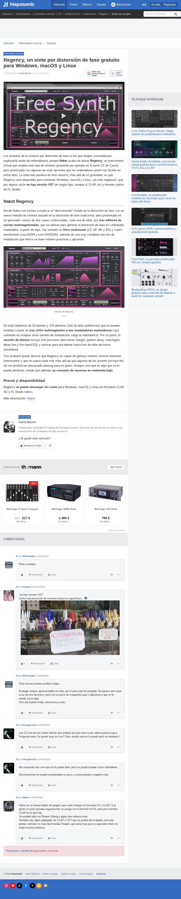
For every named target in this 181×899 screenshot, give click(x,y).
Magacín (103, 14)
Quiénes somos (68, 874)
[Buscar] (175, 14)
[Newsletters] (45, 885)
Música (87, 4)
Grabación (7, 14)
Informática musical (44, 14)
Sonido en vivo (72, 14)
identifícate (27, 850)
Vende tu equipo (50, 874)
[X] (32, 885)
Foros (73, 4)
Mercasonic (123, 4)
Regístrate (170, 4)
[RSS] (39, 885)
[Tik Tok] (19, 885)
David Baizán (25, 73)
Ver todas (116, 467)
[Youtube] (13, 885)
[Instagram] (6, 885)
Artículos (59, 4)
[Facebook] (26, 885)
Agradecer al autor (32, 445)
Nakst (31, 398)
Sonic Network (32, 874)
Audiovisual (89, 14)
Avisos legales (86, 874)
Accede (155, 4)
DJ (59, 14)
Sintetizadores (23, 14)
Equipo (101, 4)
